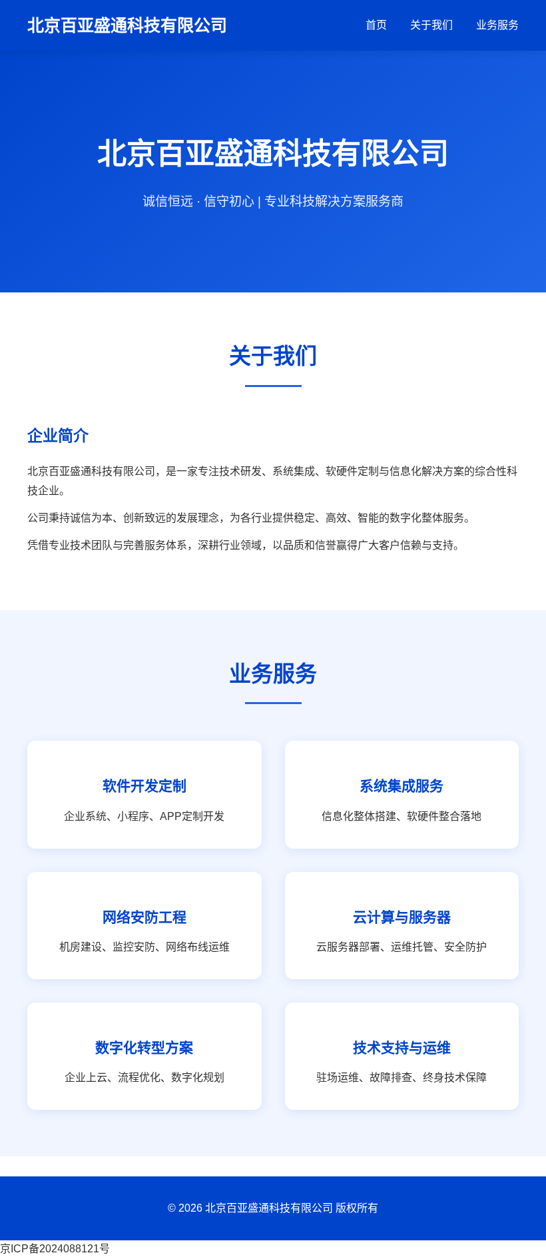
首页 (376, 25)
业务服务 (497, 25)
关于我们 (431, 25)
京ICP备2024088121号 (55, 1248)
